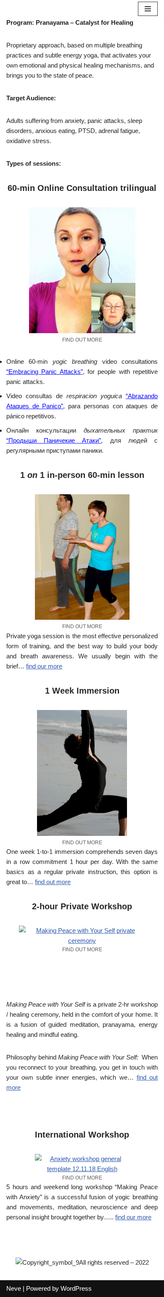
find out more (53, 881)
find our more (44, 666)
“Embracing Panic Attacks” (44, 371)
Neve (13, 1288)
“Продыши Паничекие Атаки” (53, 440)
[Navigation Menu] (148, 9)
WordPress (76, 1288)
